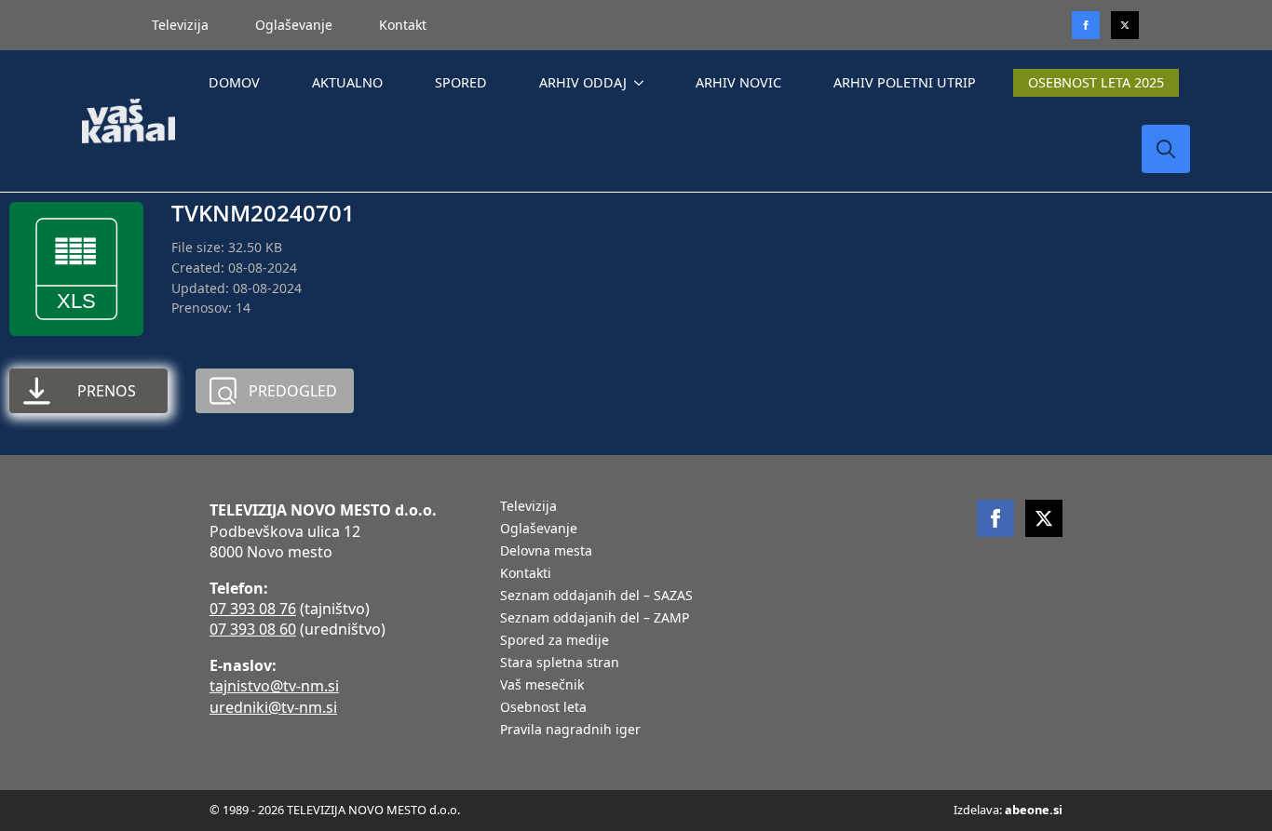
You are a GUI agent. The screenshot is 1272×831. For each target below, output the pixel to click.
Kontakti (525, 574)
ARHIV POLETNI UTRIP (904, 82)
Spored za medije (554, 641)
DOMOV (234, 82)
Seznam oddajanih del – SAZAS (596, 596)
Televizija (180, 25)
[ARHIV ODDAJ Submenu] (642, 83)
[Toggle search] (1166, 149)
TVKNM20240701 (263, 212)
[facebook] (995, 518)
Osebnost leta (543, 708)
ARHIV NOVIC (738, 82)
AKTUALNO (347, 82)
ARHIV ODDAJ (583, 82)
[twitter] (1125, 25)
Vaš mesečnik (542, 685)
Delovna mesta (546, 551)
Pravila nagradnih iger (570, 730)
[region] (242, 685)
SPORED (461, 82)
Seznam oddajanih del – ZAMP (594, 618)
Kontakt (402, 25)
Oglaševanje (293, 25)
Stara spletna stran (559, 663)
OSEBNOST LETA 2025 (1096, 82)
